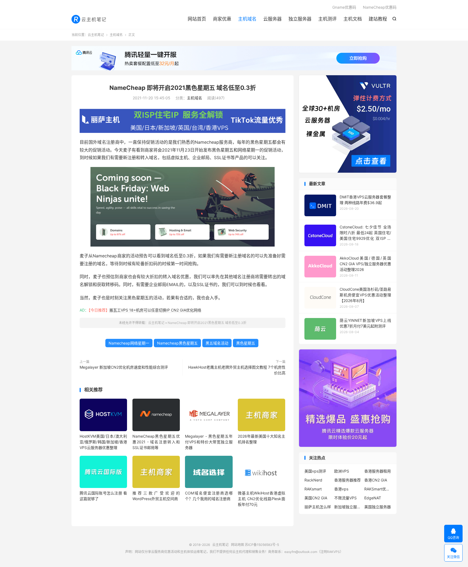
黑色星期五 (245, 343)
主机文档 (352, 19)
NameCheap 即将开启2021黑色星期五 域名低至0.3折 (182, 87)
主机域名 (247, 19)
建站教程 (378, 19)
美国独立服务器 (377, 506)
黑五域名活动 (217, 343)
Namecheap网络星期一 (129, 343)
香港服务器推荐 (347, 480)
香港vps (341, 489)
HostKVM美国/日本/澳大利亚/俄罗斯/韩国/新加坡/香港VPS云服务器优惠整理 (103, 442)
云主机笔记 (89, 19)
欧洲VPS (341, 471)
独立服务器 (299, 19)
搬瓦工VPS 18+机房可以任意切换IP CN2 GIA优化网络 (155, 310)
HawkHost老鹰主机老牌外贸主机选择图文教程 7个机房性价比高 (236, 370)
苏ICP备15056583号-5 (262, 545)
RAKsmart (313, 489)
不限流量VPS (345, 498)
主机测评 (327, 19)
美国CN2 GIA (315, 498)
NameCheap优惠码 (379, 7)
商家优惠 (222, 19)
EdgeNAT (372, 498)
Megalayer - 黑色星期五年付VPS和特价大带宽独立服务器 (208, 442)
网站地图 (237, 545)
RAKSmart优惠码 (377, 489)
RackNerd (313, 480)
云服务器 (272, 19)
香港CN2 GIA (375, 480)
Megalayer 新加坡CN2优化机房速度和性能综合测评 (124, 367)
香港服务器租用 (377, 471)
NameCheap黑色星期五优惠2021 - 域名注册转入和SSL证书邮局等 (156, 442)
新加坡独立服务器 (347, 506)
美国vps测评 (315, 471)
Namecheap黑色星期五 (177, 343)
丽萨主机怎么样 (317, 506)
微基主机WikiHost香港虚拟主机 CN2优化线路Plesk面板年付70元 (261, 499)
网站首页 (197, 19)
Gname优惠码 (344, 7)
